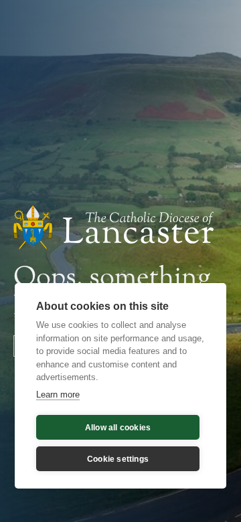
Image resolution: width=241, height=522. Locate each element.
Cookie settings (118, 459)
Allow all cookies (118, 427)
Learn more (58, 394)
